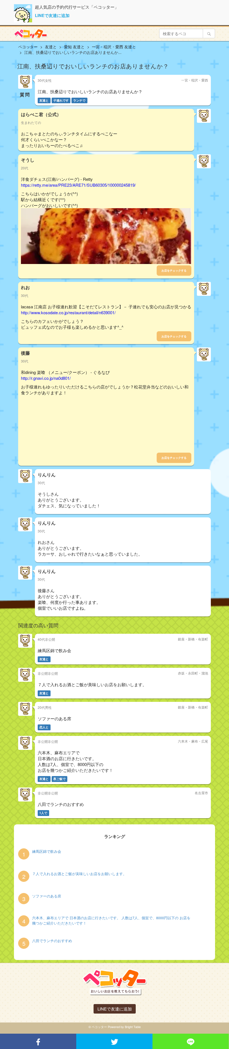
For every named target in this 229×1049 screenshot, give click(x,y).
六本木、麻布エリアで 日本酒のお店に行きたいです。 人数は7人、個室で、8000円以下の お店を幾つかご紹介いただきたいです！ (111, 920)
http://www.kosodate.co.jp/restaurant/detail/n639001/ (68, 312)
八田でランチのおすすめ (52, 940)
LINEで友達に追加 (52, 15)
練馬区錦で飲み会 (46, 851)
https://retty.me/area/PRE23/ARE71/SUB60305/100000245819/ (78, 185)
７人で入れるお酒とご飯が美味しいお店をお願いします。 (79, 873)
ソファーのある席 (46, 896)
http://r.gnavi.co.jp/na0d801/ (46, 378)
